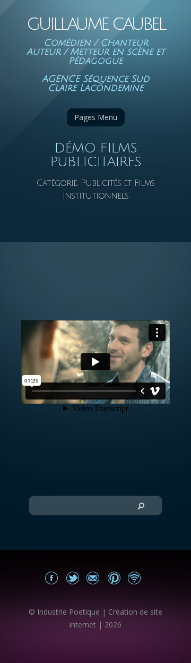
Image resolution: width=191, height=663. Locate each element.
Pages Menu (95, 117)
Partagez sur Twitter (72, 577)
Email (93, 577)
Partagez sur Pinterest (113, 577)
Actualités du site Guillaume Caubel (134, 577)
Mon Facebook (51, 577)
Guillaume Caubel (96, 24)
